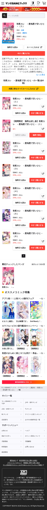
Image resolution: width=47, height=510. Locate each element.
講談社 (25, 33)
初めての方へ (6, 436)
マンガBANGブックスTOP (9, 402)
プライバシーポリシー (14, 463)
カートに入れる (33, 47)
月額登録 (5, 441)
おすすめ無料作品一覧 (32, 420)
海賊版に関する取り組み (31, 463)
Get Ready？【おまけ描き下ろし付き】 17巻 (36, 321)
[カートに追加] (42, 106)
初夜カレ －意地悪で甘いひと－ (8, 287)
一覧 (41, 298)
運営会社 (13, 460)
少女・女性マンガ (8, 409)
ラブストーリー (23, 388)
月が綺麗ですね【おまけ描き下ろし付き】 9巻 (22, 321)
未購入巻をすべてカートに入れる (22, 89)
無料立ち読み (12, 47)
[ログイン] (38, 3)
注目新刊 (5, 420)
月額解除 (28, 441)
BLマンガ (5, 414)
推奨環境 (5, 452)
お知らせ (5, 430)
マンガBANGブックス (8, 388)
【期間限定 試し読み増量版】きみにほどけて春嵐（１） (8, 376)
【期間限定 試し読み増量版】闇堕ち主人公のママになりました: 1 (22, 348)
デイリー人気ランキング (33, 414)
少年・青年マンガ (31, 402)
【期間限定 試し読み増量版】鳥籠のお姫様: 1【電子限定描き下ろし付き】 (36, 348)
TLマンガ (28, 409)
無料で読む (37, 135)
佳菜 (22, 30)
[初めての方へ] (32, 3)
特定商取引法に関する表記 (28, 460)
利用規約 (5, 447)
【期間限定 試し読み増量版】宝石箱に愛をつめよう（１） (36, 376)
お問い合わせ (29, 447)
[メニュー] (3, 3)
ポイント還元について (32, 436)
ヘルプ (27, 430)
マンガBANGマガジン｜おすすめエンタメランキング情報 (22, 465)
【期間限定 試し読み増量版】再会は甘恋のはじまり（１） (22, 376)
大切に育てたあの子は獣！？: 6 (8, 348)
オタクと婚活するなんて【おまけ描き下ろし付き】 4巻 (8, 321)
